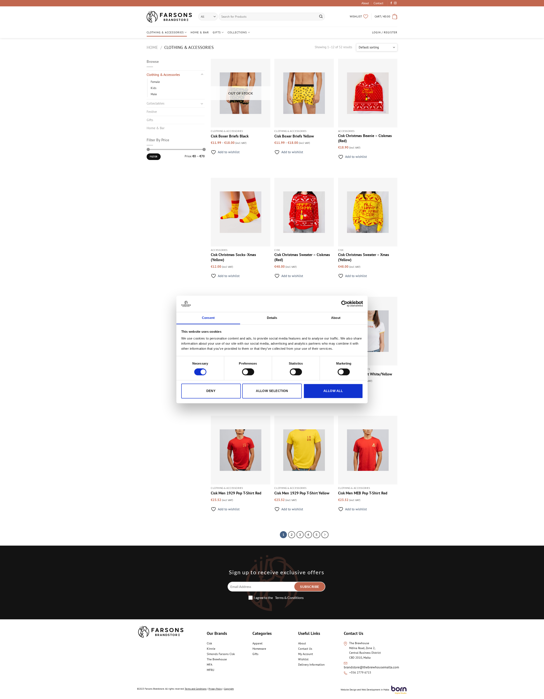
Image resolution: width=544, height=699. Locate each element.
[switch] (248, 372)
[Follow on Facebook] (391, 3)
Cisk (209, 643)
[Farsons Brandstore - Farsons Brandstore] (169, 17)
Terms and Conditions (196, 688)
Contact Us (305, 649)
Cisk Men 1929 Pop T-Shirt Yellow (301, 493)
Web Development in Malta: (375, 689)
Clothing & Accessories (165, 32)
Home (152, 47)
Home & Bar (200, 32)
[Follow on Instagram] (395, 3)
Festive (152, 111)
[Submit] (321, 16)
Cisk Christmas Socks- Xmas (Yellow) (233, 257)
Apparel (257, 643)
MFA (210, 664)
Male (154, 94)
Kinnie (211, 649)
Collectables (155, 103)
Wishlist (303, 659)
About (365, 3)
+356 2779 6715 (360, 672)
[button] (386, 16)
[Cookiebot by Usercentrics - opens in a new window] (344, 304)
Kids (153, 88)
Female (155, 82)
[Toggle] (202, 74)
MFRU (211, 670)
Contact (378, 3)
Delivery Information (311, 664)
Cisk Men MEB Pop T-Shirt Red (362, 493)
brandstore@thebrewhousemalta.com (371, 667)
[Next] (325, 534)
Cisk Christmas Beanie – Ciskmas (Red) (365, 138)
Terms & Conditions (289, 598)
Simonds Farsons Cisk (221, 654)
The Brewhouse (217, 659)
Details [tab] (272, 318)
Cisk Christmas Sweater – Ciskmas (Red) (302, 257)
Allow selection (272, 391)
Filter (153, 156)
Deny (211, 391)
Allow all (333, 391)
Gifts (217, 32)
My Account (305, 654)
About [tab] (335, 318)
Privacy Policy (215, 688)
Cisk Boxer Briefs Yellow (294, 136)
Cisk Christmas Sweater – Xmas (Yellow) (363, 257)
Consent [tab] (208, 318)
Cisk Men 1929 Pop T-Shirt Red (236, 493)
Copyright (229, 688)
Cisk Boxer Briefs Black (230, 136)
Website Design (349, 689)
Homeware (259, 649)
